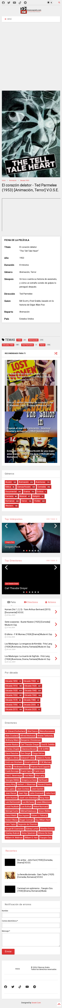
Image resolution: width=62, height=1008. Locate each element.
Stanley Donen (47, 829)
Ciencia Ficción (23, 487)
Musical (22, 496)
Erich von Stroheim (14, 762)
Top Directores (13, 560)
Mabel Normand (40, 806)
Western (9, 506)
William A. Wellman (14, 837)
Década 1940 (30, 690)
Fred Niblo (28, 775)
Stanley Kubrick (12, 833)
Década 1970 (11, 700)
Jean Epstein (38, 789)
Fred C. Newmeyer (13, 775)
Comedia (41, 487)
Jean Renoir (10, 793)
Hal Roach (43, 780)
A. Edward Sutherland (15, 731)
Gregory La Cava (29, 780)
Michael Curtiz (11, 811)
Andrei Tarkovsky (45, 736)
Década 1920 (30, 686)
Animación (12, 180)
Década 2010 (11, 709)
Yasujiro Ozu (45, 837)
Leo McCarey (28, 802)
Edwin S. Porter (43, 758)
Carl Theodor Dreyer (11, 583)
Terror (24, 501)
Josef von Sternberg (28, 798)
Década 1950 (24, 180)
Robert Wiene (11, 820)
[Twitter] (8, 2)
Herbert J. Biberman (26, 784)
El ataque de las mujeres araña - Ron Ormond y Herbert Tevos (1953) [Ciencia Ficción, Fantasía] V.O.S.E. (29, 376)
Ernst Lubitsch (31, 762)
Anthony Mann (12, 740)
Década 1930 (11, 690)
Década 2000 (30, 704)
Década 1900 (30, 681)
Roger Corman (26, 820)
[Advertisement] (31, 54)
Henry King (10, 784)
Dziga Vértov (38, 753)
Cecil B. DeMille (48, 744)
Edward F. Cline (27, 758)
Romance (9, 501)
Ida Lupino (10, 789)
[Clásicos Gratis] (31, 13)
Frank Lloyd (39, 771)
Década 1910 (11, 686)
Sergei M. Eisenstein (14, 829)
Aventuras (40, 482)
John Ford (50, 793)
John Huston (11, 798)
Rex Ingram (24, 815)
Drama (27, 491)
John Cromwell (37, 793)
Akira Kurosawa (47, 731)
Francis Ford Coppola (40, 767)
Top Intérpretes (13, 519)
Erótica (40, 491)
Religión (36, 496)
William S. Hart (31, 837)
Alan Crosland (11, 736)
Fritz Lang (39, 775)
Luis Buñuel (26, 806)
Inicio (3, 180)
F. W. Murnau (45, 762)
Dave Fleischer (12, 753)
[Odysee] (14, 2)
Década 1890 (11, 681)
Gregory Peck (9, 542)
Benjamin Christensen (31, 740)
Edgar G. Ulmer (12, 758)
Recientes (11, 850)
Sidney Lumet (32, 829)
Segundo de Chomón (27, 824)
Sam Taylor (10, 824)
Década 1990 (11, 704)
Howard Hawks (44, 784)
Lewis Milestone (43, 802)
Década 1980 (30, 700)
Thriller (37, 501)
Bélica (8, 487)
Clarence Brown (29, 749)
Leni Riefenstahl (12, 802)
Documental (11, 491)
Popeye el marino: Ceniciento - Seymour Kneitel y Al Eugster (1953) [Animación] (29, 430)
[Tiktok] (20, 2)
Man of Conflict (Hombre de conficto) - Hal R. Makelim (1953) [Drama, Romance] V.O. (30, 404)
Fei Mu (8, 767)
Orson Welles (44, 811)
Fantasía (9, 496)
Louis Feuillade (12, 806)
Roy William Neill (42, 820)
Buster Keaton (11, 744)
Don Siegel (25, 753)
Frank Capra (26, 771)
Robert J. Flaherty (39, 815)
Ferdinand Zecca (21, 767)
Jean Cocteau (23, 789)
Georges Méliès (12, 780)
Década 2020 (30, 709)
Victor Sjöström (29, 833)
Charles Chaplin (12, 749)
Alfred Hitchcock (27, 736)
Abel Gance (32, 731)
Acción (8, 482)
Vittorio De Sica (45, 833)
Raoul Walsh (11, 815)
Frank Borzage (12, 771)
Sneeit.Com (36, 1003)
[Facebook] (3, 2)
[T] (25, 2)
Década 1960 (30, 695)
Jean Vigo (23, 793)
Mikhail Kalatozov (28, 811)
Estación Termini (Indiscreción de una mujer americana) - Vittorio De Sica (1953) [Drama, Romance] (31, 454)
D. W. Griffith (43, 749)
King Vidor (44, 798)
